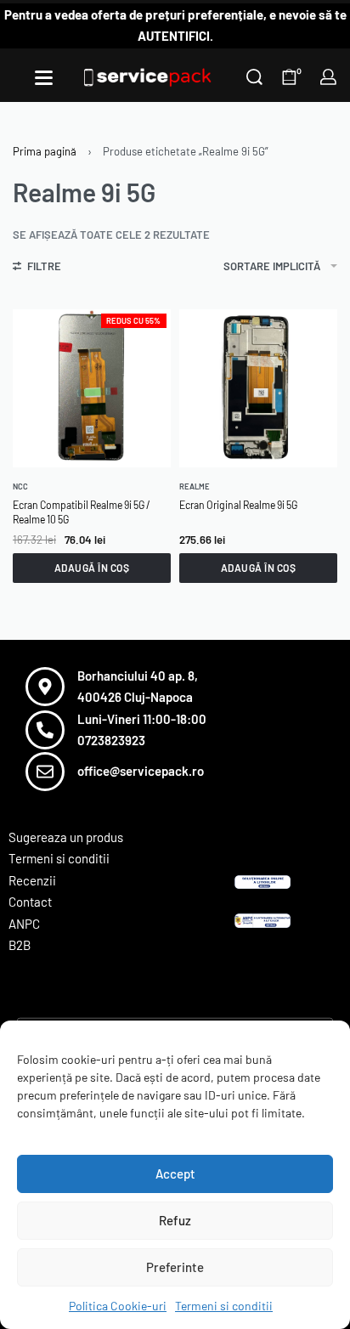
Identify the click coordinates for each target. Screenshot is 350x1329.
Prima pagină (44, 151)
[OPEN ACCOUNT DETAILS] (328, 77)
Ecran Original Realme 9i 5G (238, 505)
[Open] (44, 78)
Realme (194, 486)
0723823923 (111, 740)
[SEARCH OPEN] (254, 77)
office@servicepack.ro (140, 770)
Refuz (175, 1220)
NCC (20, 486)
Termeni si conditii (224, 1305)
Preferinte (175, 1267)
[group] (258, 388)
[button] (92, 567)
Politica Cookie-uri (118, 1305)
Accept (175, 1173)
